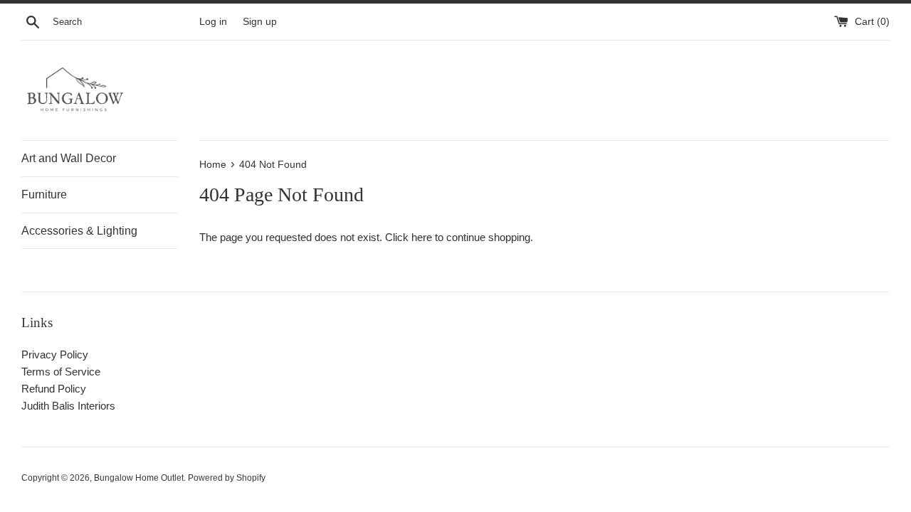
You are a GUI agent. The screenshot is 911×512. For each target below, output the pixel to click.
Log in (213, 21)
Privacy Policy (54, 354)
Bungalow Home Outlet (139, 478)
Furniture (44, 194)
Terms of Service (60, 372)
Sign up (260, 21)
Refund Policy (53, 389)
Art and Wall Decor (68, 158)
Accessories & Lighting (79, 231)
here (421, 237)
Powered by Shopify (226, 478)
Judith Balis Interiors (68, 406)
